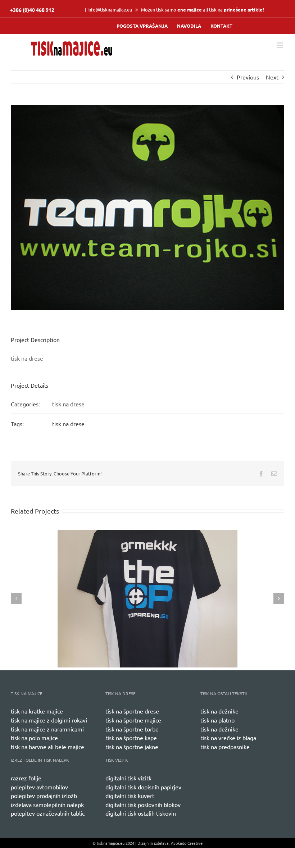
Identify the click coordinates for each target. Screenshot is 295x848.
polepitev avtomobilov (39, 786)
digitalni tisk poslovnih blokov (143, 804)
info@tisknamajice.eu (109, 9)
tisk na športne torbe (132, 729)
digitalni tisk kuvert (129, 795)
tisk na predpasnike (225, 746)
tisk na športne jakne (131, 746)
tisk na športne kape (131, 737)
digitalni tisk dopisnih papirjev (143, 786)
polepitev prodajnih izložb (44, 795)
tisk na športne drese (132, 711)
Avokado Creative (187, 843)
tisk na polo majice (34, 737)
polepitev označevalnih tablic (48, 813)
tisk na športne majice (133, 720)
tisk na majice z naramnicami (47, 729)
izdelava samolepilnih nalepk (47, 804)
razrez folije (26, 777)
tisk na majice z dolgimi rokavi (49, 720)
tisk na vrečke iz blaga (228, 737)
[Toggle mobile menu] (280, 45)
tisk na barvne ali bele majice (47, 746)
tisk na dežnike (219, 711)
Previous (248, 77)
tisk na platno (217, 720)
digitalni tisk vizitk (128, 777)
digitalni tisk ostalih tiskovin (140, 813)
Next (272, 77)
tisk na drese (68, 403)
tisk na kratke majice (37, 711)
